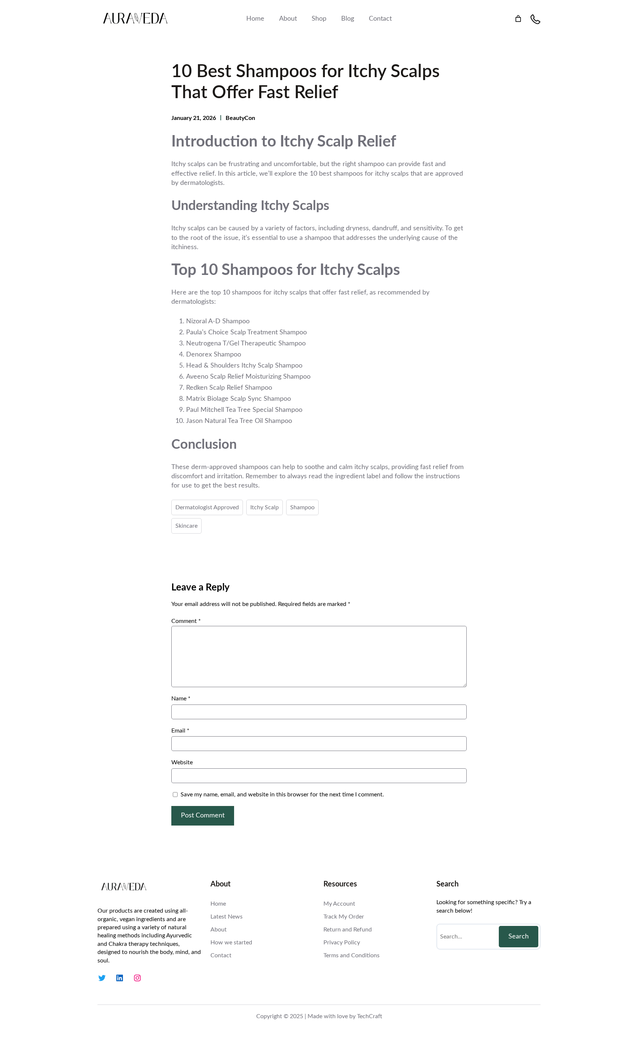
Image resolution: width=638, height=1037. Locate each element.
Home (255, 18)
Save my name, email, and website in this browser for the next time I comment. (282, 794)
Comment (186, 621)
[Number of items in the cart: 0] (518, 18)
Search (518, 936)
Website (182, 762)
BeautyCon (240, 118)
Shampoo (302, 507)
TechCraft (369, 1016)
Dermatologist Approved (207, 507)
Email (180, 731)
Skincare (186, 526)
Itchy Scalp (264, 507)
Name (181, 699)
